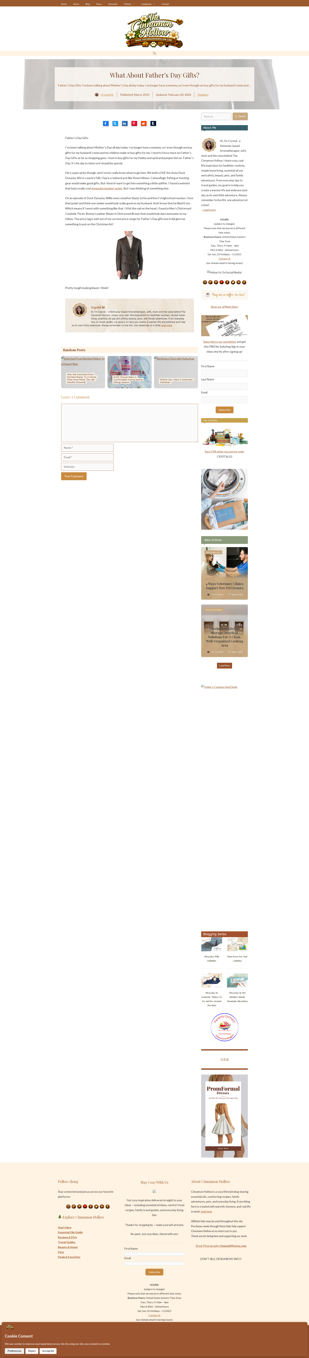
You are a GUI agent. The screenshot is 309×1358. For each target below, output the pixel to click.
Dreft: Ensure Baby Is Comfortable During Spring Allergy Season (127, 379)
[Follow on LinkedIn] (238, 282)
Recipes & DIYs (67, 1237)
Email (204, 392)
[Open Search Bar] (154, 53)
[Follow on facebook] (227, 282)
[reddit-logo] (144, 123)
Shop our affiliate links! (224, 306)
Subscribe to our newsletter (219, 341)
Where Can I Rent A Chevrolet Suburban (176, 380)
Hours (99, 4)
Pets (61, 1252)
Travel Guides (66, 1242)
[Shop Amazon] (244, 282)
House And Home (214, 610)
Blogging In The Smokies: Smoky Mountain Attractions (237, 996)
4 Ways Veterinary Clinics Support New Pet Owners (224, 585)
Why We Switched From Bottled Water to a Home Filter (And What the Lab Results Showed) (81, 378)
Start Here (64, 1227)
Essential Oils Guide (70, 1232)
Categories (146, 4)
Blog (88, 4)
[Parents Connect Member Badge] (225, 1040)
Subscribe (112, 4)
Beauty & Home (68, 1247)
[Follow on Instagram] (204, 282)
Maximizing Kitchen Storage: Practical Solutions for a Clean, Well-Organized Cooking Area (224, 636)
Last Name (207, 379)
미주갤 (224, 1059)
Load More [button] (224, 665)
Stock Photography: (221, 1246)
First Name (208, 366)
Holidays (202, 94)
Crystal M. (107, 94)
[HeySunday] (224, 528)
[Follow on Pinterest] (216, 282)
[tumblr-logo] (153, 123)
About (76, 4)
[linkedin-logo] (125, 123)
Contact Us (224, 258)
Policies (127, 4)
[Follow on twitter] (233, 282)
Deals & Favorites (69, 1257)
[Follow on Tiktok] (210, 282)
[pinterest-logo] (134, 123)
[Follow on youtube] (221, 282)
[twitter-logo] (115, 123)
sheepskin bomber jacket (106, 188)
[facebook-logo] (106, 123)
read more (166, 325)
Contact (165, 4)
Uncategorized (213, 552)
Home (64, 4)
